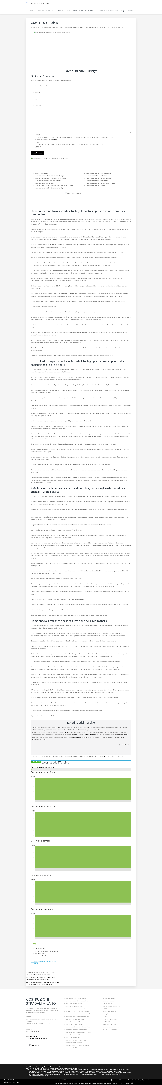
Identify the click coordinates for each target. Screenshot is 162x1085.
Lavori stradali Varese (49, 1072)
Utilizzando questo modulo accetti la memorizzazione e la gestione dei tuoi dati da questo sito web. (72, 144)
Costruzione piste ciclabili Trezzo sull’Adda (77, 1016)
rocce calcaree (39, 730)
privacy (111, 137)
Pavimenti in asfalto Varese (123, 1072)
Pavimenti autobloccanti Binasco (75, 1035)
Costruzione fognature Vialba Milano (38, 975)
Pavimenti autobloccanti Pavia (74, 1022)
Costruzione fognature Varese (99, 1069)
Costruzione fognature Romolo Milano (76, 1029)
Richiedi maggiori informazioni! (38, 1038)
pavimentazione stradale (80, 737)
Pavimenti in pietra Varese (52, 1074)
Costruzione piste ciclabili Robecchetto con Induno (42, 982)
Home (27, 1069)
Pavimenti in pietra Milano (36, 1074)
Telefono (38, 92)
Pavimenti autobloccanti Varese (86, 1072)
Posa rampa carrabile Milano (70, 1074)
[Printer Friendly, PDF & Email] (36, 761)
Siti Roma (76, 1068)
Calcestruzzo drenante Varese (60, 1069)
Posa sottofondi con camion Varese (39, 1075)
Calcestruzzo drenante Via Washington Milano (78, 1011)
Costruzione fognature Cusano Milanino (39, 984)
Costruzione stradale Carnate (74, 1003)
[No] (137, 1083)
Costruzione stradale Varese (76, 1071)
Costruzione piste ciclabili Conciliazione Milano (79, 1032)
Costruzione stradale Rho (73, 1037)
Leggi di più (129, 1083)
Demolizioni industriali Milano (95, 1071)
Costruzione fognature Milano (79, 1069)
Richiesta (38, 105)
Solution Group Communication (63, 1068)
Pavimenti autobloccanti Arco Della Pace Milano (79, 1014)
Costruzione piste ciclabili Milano (119, 1069)
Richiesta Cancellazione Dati (53, 1067)
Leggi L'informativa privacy (34, 1067)
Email (37, 99)
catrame (74, 735)
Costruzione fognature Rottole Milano (76, 1009)
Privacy (37, 135)
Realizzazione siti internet (47, 1068)
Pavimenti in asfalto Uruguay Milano (37, 980)
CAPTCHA (38, 147)
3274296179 (33, 1036)
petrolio (67, 732)
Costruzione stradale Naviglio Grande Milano (40, 977)
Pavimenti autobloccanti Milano (66, 1072)
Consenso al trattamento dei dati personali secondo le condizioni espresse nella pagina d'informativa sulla (76, 137)
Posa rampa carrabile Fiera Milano (75, 1019)
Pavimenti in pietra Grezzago (74, 1006)
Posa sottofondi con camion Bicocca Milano (78, 1027)
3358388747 (35, 1032)
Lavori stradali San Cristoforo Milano (76, 998)
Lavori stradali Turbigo (103, 756)
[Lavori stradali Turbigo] (42, 767)
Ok (121, 1083)
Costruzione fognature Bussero (74, 1024)
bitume (90, 727)
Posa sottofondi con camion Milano (110, 1074)
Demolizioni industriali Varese (114, 1071)
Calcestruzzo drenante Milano (40, 1069)
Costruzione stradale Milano (58, 1071)
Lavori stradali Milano (34, 1072)
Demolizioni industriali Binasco (74, 1043)
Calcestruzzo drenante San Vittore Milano (77, 1045)
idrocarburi (57, 727)
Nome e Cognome (41, 86)
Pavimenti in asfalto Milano (105, 1072)
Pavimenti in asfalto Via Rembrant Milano (77, 1001)
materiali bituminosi (121, 735)
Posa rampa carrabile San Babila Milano (76, 1040)
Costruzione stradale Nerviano (74, 1048)
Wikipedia (126, 745)
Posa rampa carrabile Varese (89, 1074)
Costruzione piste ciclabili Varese (38, 1071)
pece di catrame (91, 735)
